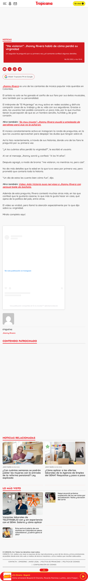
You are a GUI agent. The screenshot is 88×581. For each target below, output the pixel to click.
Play (83, 576)
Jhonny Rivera (9, 333)
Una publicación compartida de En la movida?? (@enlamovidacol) (34, 306)
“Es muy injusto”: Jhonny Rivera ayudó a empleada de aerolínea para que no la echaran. (41, 123)
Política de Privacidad (50, 562)
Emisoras (23, 562)
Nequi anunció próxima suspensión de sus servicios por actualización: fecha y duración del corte (71, 496)
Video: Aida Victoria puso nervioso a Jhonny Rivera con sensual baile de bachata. (42, 185)
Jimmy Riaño (7, 467)
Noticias (7, 39)
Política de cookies (71, 562)
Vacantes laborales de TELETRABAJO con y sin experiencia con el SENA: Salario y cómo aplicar (23, 520)
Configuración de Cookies (44, 565)
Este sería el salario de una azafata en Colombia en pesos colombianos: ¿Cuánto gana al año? (28, 531)
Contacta (12, 562)
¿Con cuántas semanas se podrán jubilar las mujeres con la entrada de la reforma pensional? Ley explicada (22, 474)
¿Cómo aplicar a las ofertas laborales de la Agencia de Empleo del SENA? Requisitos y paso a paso (65, 473)
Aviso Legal (34, 562)
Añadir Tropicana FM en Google (20, 77)
